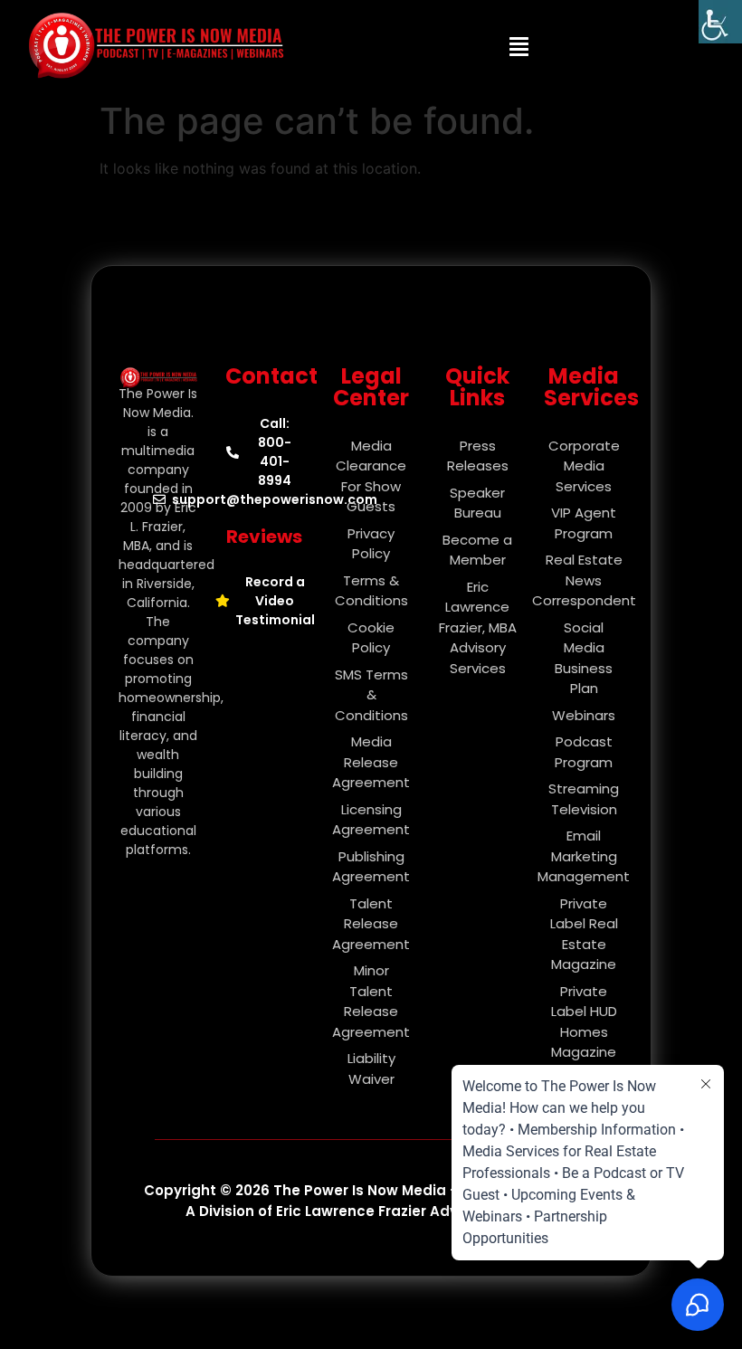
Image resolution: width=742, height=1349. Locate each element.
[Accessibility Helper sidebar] (720, 21)
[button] (519, 46)
